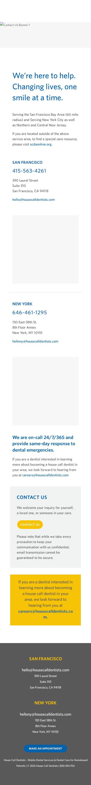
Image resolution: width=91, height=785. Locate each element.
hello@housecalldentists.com (33, 199)
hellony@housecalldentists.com (35, 341)
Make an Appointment (45, 748)
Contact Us (30, 524)
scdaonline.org (40, 144)
